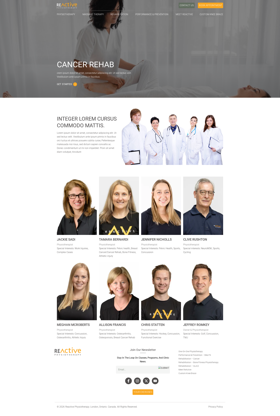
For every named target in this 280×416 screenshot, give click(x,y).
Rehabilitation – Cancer (189, 359)
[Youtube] (155, 381)
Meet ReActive (184, 369)
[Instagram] (137, 381)
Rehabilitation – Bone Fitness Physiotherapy (198, 362)
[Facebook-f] (128, 381)
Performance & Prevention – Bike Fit (194, 355)
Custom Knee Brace (187, 373)
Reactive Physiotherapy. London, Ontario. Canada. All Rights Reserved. (101, 406)
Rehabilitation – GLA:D (188, 366)
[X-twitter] (146, 381)
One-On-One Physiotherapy (190, 351)
